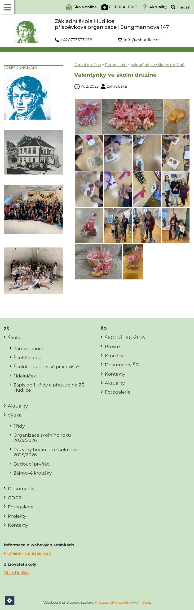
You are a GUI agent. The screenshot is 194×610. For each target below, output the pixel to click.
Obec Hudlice (17, 572)
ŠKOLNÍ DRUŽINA (125, 337)
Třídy (19, 426)
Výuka (15, 415)
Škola (14, 337)
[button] (7, 7)
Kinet (145, 602)
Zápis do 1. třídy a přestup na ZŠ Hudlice (48, 387)
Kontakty (18, 525)
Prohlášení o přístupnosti (27, 553)
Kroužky (114, 356)
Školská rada (27, 357)
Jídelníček (24, 376)
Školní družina (87, 65)
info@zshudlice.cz (142, 40)
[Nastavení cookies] (9, 600)
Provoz (112, 346)
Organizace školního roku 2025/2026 (42, 437)
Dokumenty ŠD (122, 365)
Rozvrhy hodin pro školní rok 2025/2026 (45, 452)
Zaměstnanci (28, 348)
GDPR (15, 498)
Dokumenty (21, 488)
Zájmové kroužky (32, 473)
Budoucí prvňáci (32, 464)
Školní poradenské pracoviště (46, 366)
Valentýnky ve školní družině (158, 65)
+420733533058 (76, 40)
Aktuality (18, 406)
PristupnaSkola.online (113, 602)
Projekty (17, 516)
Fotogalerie (116, 65)
